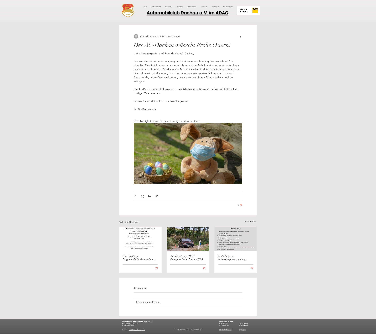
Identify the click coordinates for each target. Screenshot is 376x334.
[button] (145, 6)
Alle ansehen (251, 221)
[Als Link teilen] (156, 196)
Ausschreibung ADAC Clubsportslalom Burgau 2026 (186, 258)
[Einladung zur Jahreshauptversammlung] (235, 239)
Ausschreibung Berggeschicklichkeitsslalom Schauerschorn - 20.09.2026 (138, 258)
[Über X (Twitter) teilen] (142, 196)
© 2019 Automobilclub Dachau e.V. (188, 329)
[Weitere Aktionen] (240, 36)
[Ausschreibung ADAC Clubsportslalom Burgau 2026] (188, 239)
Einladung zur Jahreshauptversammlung (232, 258)
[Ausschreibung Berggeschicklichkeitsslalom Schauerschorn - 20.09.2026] (140, 239)
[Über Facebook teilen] (135, 196)
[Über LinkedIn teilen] (149, 196)
